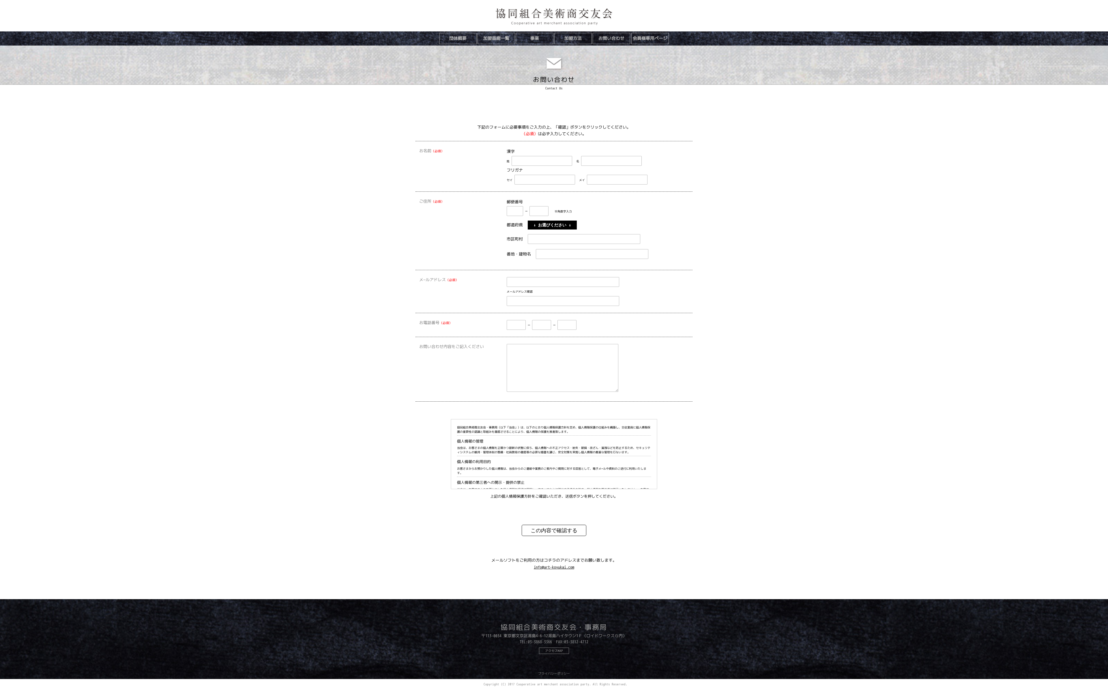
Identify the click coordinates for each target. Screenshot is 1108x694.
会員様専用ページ (650, 38)
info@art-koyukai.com (554, 567)
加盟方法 (573, 38)
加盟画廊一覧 (496, 38)
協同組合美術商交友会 (554, 17)
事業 (534, 38)
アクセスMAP (554, 650)
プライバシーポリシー (554, 673)
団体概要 (458, 38)
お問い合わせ (611, 38)
